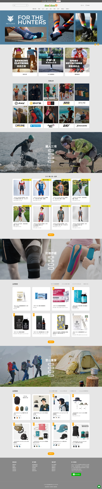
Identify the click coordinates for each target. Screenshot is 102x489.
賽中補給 (51, 157)
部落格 (67, 8)
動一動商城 (54, 464)
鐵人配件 (51, 161)
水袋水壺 (51, 375)
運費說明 (34, 469)
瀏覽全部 (51, 234)
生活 (43, 8)
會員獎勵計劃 (34, 464)
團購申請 (53, 467)
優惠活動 (34, 8)
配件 (58, 8)
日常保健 (51, 268)
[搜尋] (26, 5)
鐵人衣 (51, 150)
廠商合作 (53, 470)
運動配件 (14, 467)
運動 (39, 8)
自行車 (51, 154)
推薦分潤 (53, 466)
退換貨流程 (34, 470)
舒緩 (51, 260)
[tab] (49, 43)
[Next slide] (98, 44)
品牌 (47, 8)
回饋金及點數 (34, 466)
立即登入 (58, 1)
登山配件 (51, 364)
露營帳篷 (51, 371)
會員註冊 (14, 470)
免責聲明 (51, 486)
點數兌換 (53, 469)
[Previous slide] (95, 44)
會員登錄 (14, 469)
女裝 (50, 8)
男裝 (54, 8)
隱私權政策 (47, 486)
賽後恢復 (51, 264)
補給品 (62, 8)
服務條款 (55, 486)
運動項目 (14, 464)
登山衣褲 (51, 367)
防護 (51, 257)
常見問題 (34, 467)
